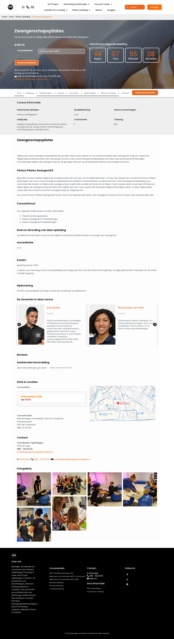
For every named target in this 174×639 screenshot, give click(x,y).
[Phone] (28, 7)
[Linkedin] (127, 584)
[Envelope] (32, 7)
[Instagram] (127, 579)
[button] (155, 324)
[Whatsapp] (23, 7)
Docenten (74, 93)
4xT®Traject (53, 4)
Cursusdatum (25, 51)
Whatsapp (24, 459)
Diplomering (90, 93)
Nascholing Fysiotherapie (75, 4)
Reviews (30, 93)
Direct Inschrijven (26, 62)
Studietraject (45, 93)
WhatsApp (93, 573)
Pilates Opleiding (80, 10)
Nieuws (99, 10)
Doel (19, 93)
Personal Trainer (102, 4)
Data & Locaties (108, 93)
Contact (125, 93)
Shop (11, 16)
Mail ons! (93, 578)
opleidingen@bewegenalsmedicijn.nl (32, 79)
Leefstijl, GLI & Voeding (54, 10)
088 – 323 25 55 (24, 448)
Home (4, 16)
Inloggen (111, 10)
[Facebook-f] (127, 574)
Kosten (60, 93)
